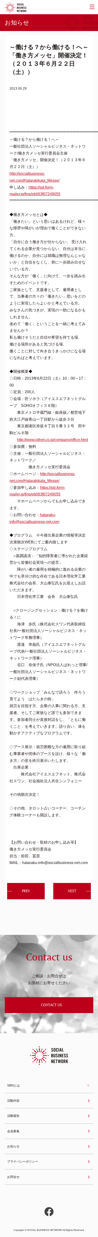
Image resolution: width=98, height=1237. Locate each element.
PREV (26, 891)
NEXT (72, 891)
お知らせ (13, 1146)
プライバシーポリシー (22, 1161)
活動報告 (13, 1116)
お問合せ (13, 1177)
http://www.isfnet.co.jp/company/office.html (52, 440)
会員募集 (13, 1131)
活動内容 (13, 1100)
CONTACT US (51, 1005)
